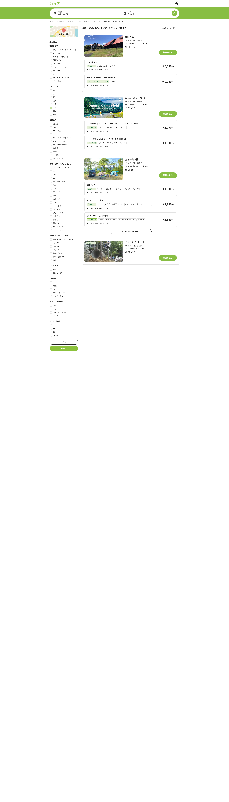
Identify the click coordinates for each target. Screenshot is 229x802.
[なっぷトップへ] (55, 3)
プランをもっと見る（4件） (131, 231)
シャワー (56, 127)
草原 (55, 111)
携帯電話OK (57, 253)
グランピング (58, 81)
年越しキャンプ (59, 230)
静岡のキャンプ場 (90, 21)
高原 (55, 101)
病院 (55, 286)
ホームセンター (59, 293)
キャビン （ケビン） (61, 57)
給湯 (55, 151)
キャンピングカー (60, 312)
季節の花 (56, 223)
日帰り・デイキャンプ (61, 273)
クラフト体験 (58, 213)
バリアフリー (58, 158)
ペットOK (57, 250)
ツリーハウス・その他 (61, 77)
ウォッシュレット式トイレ (63, 138)
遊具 (55, 195)
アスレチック (58, 192)
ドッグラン (57, 209)
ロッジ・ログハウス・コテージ (65, 50)
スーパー (56, 282)
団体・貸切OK (58, 257)
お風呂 (55, 124)
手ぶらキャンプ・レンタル (63, 239)
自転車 (55, 178)
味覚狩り (56, 216)
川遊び (55, 202)
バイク (55, 316)
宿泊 (55, 269)
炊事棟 (55, 148)
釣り (55, 171)
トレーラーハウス (60, 67)
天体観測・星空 (59, 182)
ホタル (55, 189)
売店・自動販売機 (60, 145)
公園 (55, 114)
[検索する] (174, 13)
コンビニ (56, 289)
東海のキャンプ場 (75, 21)
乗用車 (55, 305)
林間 (55, 104)
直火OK (56, 246)
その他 (55, 336)
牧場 (55, 185)
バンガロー (57, 53)
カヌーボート (58, 199)
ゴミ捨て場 (57, 131)
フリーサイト (58, 64)
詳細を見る (168, 52)
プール (55, 175)
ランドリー (57, 134)
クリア (63, 342)
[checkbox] (51, 50)
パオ (55, 74)
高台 (55, 108)
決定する (64, 348)
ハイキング (57, 206)
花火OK (56, 243)
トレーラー (57, 309)
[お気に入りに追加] (120, 38)
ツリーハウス (58, 227)
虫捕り (55, 220)
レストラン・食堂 (60, 141)
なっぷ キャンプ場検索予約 (58, 21)
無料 (55, 260)
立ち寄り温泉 (58, 296)
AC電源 (56, 155)
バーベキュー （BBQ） (61, 168)
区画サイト (57, 60)
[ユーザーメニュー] (174, 3)
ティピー (56, 71)
